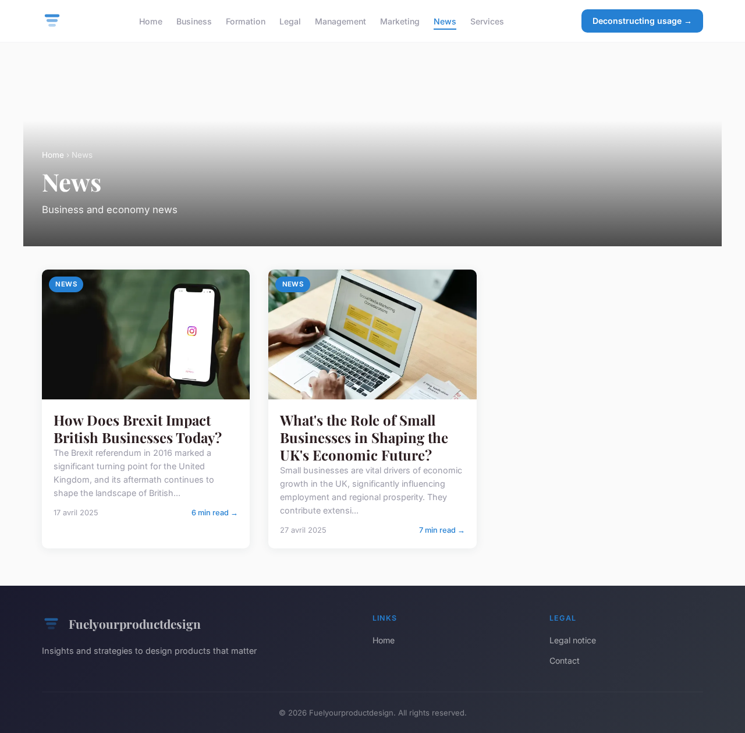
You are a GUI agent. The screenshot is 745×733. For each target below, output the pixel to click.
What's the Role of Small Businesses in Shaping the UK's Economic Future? (364, 437)
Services (487, 21)
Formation (245, 21)
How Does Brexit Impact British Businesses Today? (138, 428)
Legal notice (572, 640)
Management (340, 21)
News (445, 21)
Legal (290, 21)
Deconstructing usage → (642, 21)
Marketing (400, 21)
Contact (564, 660)
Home (150, 21)
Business (194, 21)
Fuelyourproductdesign (135, 623)
